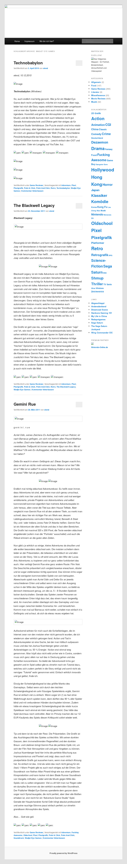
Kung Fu (102, 207)
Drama (98, 148)
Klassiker (99, 195)
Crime (106, 133)
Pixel (74, 185)
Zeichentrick (97, 291)
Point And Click (43, 188)
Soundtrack (19, 838)
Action (98, 118)
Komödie (99, 201)
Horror (108, 184)
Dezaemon (99, 142)
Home (17, 41)
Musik (94, 101)
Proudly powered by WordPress (63, 853)
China (94, 129)
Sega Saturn (97, 322)
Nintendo (97, 214)
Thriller (97, 283)
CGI (108, 124)
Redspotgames (98, 319)
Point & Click (29, 188)
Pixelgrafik (18, 188)
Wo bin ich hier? (46, 41)
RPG (110, 255)
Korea (94, 207)
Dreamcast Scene (99, 309)
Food (93, 85)
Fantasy (108, 149)
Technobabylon (28, 63)
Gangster (99, 164)
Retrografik (99, 255)
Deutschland (97, 138)
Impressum (29, 41)
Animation (98, 125)
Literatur (95, 92)
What (93, 288)
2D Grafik (96, 113)
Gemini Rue (25, 404)
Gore (106, 164)
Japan (95, 190)
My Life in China (99, 316)
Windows (100, 288)
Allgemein (96, 82)
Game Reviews (36, 185)
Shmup (97, 278)
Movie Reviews (98, 98)
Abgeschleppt (97, 303)
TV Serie (107, 284)
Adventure (66, 185)
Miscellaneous (98, 95)
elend (45, 68)
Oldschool (27, 835)
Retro (53, 188)
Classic (103, 129)
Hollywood (102, 169)
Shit (105, 273)
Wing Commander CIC (102, 332)
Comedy (96, 134)
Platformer (97, 243)
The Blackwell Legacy (34, 205)
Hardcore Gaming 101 (101, 312)
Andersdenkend (98, 306)
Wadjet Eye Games (22, 389)
